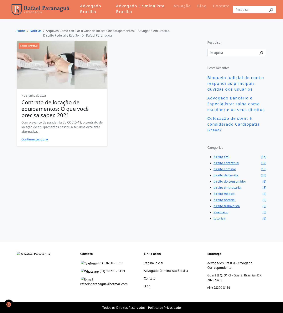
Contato (221, 5)
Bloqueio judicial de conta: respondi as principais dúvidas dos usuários (235, 83)
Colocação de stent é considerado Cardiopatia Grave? (233, 124)
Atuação (182, 5)
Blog (202, 5)
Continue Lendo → (34, 139)
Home (21, 31)
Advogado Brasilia (90, 8)
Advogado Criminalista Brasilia (140, 8)
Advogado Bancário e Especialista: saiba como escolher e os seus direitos (236, 103)
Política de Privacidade (164, 307)
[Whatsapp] (8, 304)
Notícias (36, 31)
